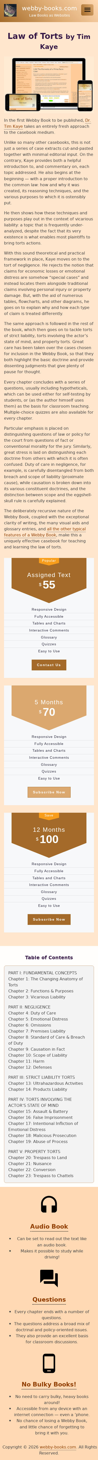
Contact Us (49, 665)
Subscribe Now (49, 792)
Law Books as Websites (49, 15)
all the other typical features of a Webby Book (45, 532)
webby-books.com (49, 8)
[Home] (11, 15)
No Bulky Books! (49, 1384)
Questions (49, 1299)
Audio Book (49, 1226)
